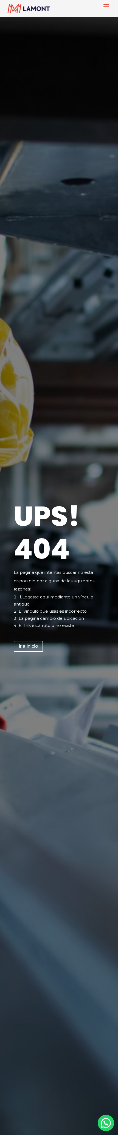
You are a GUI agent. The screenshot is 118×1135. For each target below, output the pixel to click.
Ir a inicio (28, 646)
